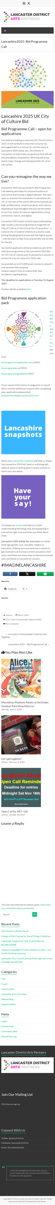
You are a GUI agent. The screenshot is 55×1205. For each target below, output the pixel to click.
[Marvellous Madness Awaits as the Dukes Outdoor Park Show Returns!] (21, 660)
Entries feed (7, 1026)
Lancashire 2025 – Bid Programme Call (29, 644)
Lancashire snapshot (23, 460)
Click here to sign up (10, 1104)
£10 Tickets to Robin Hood (14, 931)
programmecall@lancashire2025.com (20, 395)
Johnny (9, 615)
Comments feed (9, 1031)
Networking (7, 999)
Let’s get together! (11, 758)
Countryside (22, 619)
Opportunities (34, 619)
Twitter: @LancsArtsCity (12, 1138)
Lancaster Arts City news (13, 994)
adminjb (5, 709)
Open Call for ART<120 (14, 811)
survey (19, 525)
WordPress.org (9, 1036)
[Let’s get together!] (21, 716)
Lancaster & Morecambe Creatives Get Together (24, 635)
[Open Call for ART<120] (21, 769)
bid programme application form (52, 329)
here (28, 289)
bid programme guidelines (14, 373)
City (7, 619)
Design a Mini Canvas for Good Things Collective (25, 936)
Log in (4, 1021)
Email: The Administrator (12, 1147)
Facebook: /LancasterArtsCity (14, 1143)
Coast (12, 619)
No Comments (12, 624)
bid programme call (11, 368)
